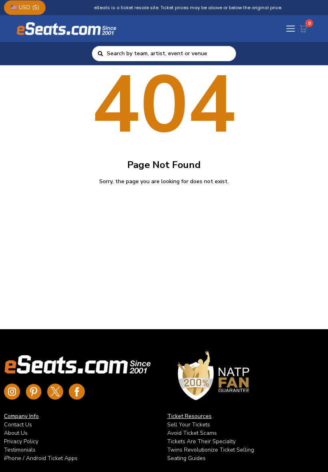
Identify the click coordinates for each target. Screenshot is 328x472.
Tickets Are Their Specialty (201, 441)
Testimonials (20, 450)
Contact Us (18, 424)
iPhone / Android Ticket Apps (41, 458)
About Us (16, 433)
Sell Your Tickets (188, 424)
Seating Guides (186, 458)
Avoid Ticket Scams (192, 433)
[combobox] (169, 53)
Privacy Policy (21, 441)
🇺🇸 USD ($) (24, 7)
